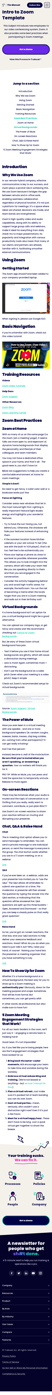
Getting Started (25, 104)
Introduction (25, 91)
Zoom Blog (8, 407)
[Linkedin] (26, 1273)
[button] (47, 5)
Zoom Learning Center (14, 412)
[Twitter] (19, 1273)
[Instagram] (40, 1273)
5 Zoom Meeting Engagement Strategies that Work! (25, 151)
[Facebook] (11, 1273)
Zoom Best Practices (25, 118)
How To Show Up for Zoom (25, 145)
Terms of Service (10, 1362)
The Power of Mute (25, 131)
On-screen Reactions (25, 136)
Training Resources (25, 113)
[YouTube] (33, 1273)
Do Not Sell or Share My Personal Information (25, 1368)
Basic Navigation (25, 109)
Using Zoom (25, 100)
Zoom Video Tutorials (13, 385)
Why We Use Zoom (25, 95)
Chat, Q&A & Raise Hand (25, 140)
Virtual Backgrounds (25, 127)
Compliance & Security (13, 1373)
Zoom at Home (25, 122)
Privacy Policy (9, 1356)
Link (4, 864)
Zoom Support (10, 396)
